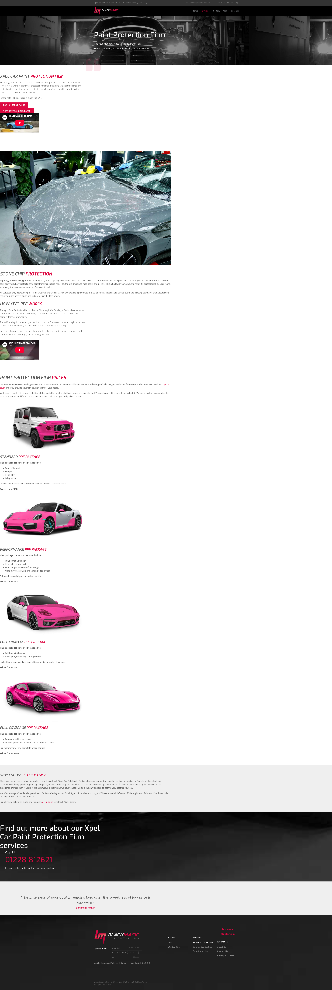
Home (195, 11)
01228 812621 (221, 3)
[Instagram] (237, 3)
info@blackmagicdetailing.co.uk (198, 3)
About (226, 11)
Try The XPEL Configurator (16, 111)
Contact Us (222, 951)
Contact (235, 11)
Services (204, 11)
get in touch (47, 802)
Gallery (216, 11)
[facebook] (232, 3)
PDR (170, 943)
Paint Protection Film (203, 943)
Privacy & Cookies (225, 955)
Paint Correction (200, 951)
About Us (221, 947)
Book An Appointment (14, 105)
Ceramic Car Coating (202, 947)
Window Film (174, 947)
